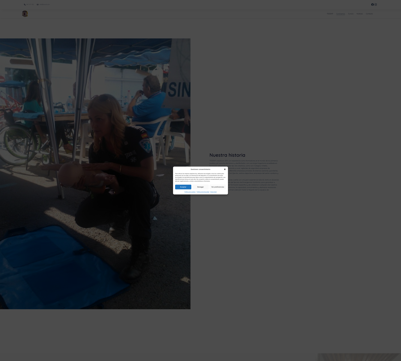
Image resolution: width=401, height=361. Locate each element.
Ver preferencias (217, 187)
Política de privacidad (203, 192)
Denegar (200, 187)
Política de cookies (190, 192)
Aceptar (183, 187)
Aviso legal (213, 192)
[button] (225, 169)
